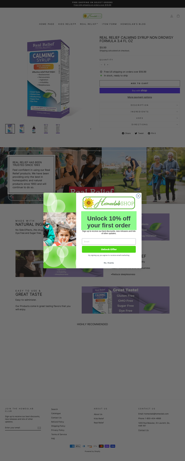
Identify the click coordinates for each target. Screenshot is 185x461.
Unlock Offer (109, 249)
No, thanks (109, 262)
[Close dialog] (138, 196)
